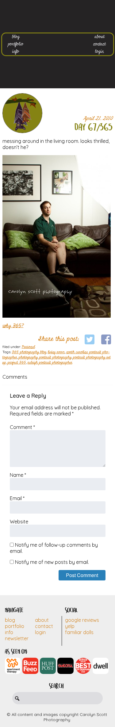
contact (99, 44)
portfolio (15, 44)
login (99, 51)
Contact (44, 626)
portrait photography (55, 357)
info (15, 51)
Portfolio (14, 626)
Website (19, 521)
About (42, 620)
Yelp (70, 626)
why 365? (13, 325)
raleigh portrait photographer (50, 362)
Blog (10, 620)
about (99, 37)
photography (28, 357)
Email (17, 498)
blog (16, 37)
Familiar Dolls (79, 632)
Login (40, 632)
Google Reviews (82, 620)
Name (18, 475)
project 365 (17, 362)
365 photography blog (29, 352)
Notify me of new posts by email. (52, 562)
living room (56, 352)
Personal (28, 347)
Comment (22, 427)
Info (9, 632)
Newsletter (17, 638)
